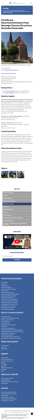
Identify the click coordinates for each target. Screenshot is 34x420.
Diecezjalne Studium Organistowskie (10, 294)
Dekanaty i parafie (19, 10)
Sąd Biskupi (4, 284)
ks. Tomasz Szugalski (8, 91)
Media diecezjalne (8, 209)
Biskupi (5, 195)
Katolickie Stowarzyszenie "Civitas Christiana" (12, 331)
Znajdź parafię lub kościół (7, 378)
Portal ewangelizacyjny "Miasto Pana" (10, 336)
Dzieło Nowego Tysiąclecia (7, 397)
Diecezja (12, 10)
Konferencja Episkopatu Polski (8, 392)
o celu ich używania (8, 415)
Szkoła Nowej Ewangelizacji (8, 328)
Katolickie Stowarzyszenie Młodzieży (10, 318)
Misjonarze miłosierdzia (7, 367)
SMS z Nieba (4, 326)
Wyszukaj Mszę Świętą (17, 252)
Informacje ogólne (8, 192)
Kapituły (3, 362)
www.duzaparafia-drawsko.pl (8, 73)
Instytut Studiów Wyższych (7, 292)
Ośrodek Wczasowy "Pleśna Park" (9, 304)
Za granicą (3, 366)
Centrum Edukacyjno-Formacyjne (9, 302)
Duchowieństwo (7, 198)
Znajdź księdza (4, 357)
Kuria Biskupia (4, 282)
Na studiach (4, 364)
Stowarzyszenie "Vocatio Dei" (8, 333)
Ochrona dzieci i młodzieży (7, 309)
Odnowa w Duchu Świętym (7, 319)
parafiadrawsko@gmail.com (11, 70)
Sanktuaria (6, 206)
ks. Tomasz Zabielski (8, 92)
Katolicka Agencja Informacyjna (9, 398)
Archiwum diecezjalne (6, 287)
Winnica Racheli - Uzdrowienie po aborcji (11, 338)
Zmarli (2, 371)
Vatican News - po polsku (7, 400)
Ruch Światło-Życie (6, 316)
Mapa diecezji (7, 215)
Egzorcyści (3, 369)
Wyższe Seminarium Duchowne (8, 289)
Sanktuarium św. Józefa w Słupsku (9, 301)
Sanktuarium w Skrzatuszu (7, 297)
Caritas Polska (4, 395)
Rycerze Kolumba (5, 323)
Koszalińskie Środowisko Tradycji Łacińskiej (11, 330)
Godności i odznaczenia (7, 361)
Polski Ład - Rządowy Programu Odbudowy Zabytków (15, 224)
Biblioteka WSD (4, 290)
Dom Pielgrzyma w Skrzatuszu (8, 306)
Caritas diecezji (5, 285)
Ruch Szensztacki (5, 321)
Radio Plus (3, 347)
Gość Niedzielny (5, 345)
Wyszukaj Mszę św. (5, 380)
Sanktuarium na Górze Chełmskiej (9, 299)
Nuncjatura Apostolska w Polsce (9, 393)
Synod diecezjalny (8, 220)
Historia (5, 212)
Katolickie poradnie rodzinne (8, 307)
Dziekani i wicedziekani (6, 359)
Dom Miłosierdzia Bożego (7, 335)
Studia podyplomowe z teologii (8, 295)
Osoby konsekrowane (9, 201)
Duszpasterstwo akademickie (8, 324)
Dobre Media (4, 348)
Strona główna (6, 10)
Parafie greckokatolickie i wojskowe (13, 218)
